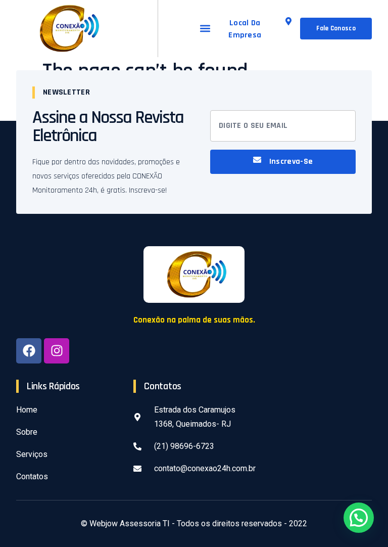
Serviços (31, 454)
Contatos (32, 476)
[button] (205, 28)
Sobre (26, 432)
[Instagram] (56, 350)
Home (26, 410)
